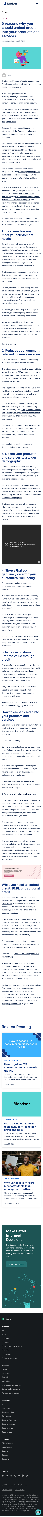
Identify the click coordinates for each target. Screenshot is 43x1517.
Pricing (4, 1369)
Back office (6, 1381)
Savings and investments (11, 1389)
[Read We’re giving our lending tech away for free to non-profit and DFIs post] (21, 1104)
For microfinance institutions (12, 1346)
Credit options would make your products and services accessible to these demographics (21, 494)
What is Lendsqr (7, 1443)
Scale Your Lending (16, 1264)
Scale (4, 1334)
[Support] (3, 1476)
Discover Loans (7, 1428)
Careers (5, 1455)
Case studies (6, 1416)
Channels (5, 1377)
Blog (3, 1404)
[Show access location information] (3, 1319)
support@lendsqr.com (11, 1004)
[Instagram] (27, 1476)
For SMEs (5, 1350)
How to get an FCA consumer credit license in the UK (21, 1067)
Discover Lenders (8, 1424)
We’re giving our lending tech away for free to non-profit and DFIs (20, 1127)
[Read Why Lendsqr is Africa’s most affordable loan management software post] (21, 1163)
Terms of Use (19, 1489)
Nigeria (8, 1319)
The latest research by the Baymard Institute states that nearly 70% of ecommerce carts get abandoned (21, 372)
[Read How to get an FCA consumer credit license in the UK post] (21, 1045)
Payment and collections (11, 1393)
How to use (6, 1373)
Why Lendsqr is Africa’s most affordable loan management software (19, 1186)
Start (3, 1330)
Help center (6, 1408)
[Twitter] (15, 1476)
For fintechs (6, 1342)
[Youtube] (19, 1476)
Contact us (5, 1459)
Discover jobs (7, 1432)
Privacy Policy (7, 1489)
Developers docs (8, 1412)
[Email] (7, 1476)
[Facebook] (23, 1476)
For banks (5, 1338)
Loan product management (11, 1385)
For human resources (9, 1358)
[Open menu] (37, 3)
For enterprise (7, 1354)
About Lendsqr (7, 1447)
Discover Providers (9, 1420)
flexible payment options (29, 172)
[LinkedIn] (11, 1476)
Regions (5, 1451)
